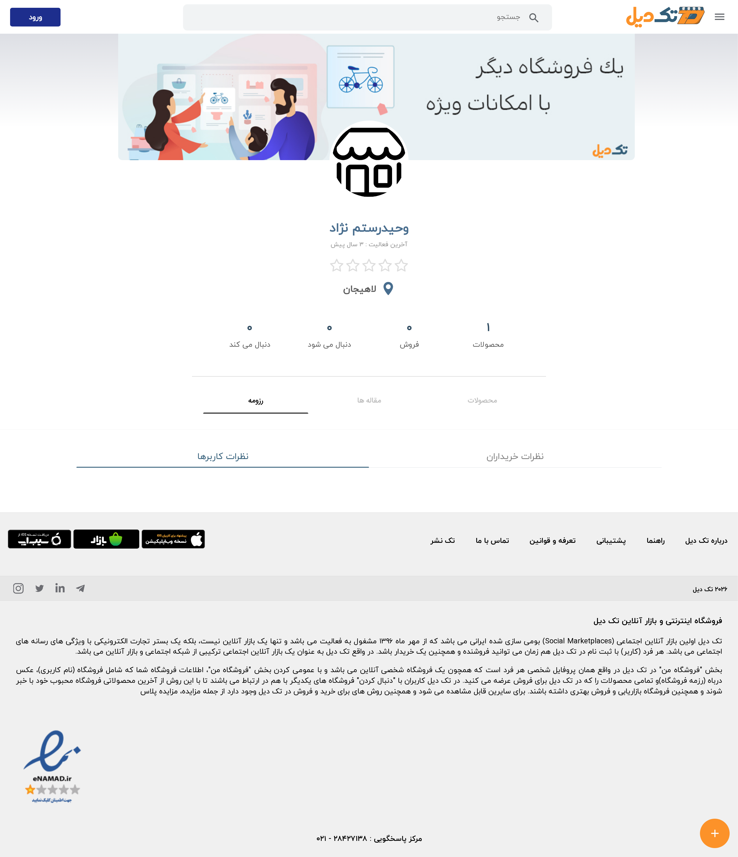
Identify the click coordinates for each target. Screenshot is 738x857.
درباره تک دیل (706, 540)
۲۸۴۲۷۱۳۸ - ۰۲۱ (341, 838)
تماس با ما (492, 540)
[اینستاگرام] (18, 590)
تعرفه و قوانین (553, 540)
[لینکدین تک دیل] (60, 590)
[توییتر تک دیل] (39, 590)
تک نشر (442, 540)
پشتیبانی (611, 540)
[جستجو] (534, 20)
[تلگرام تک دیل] (80, 590)
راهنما (656, 540)
